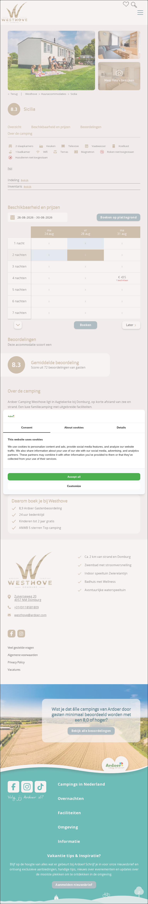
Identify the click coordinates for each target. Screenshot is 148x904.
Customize (74, 486)
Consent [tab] (26, 427)
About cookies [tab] (74, 427)
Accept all (74, 476)
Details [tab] (121, 427)
